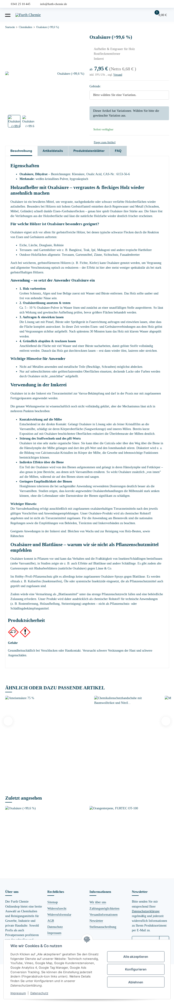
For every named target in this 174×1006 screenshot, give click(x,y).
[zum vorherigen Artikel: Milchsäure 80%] (154, 27)
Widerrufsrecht (56, 908)
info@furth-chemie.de (53, 4)
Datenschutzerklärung (146, 911)
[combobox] (129, 95)
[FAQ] (136, 15)
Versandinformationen (103, 914)
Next (166, 721)
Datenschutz (55, 927)
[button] (145, 15)
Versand (117, 74)
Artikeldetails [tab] (53, 151)
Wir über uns (97, 902)
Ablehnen (135, 982)
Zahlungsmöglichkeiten (104, 908)
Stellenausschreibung (102, 927)
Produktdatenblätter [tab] (88, 151)
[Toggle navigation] (7, 14)
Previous (8, 721)
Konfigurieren (136, 969)
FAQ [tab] (118, 151)
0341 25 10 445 (20, 4)
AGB (50, 920)
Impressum (54, 933)
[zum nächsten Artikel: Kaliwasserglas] (164, 27)
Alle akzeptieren (135, 956)
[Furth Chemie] (28, 15)
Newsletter (96, 920)
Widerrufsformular (59, 914)
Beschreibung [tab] (21, 151)
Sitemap (52, 902)
